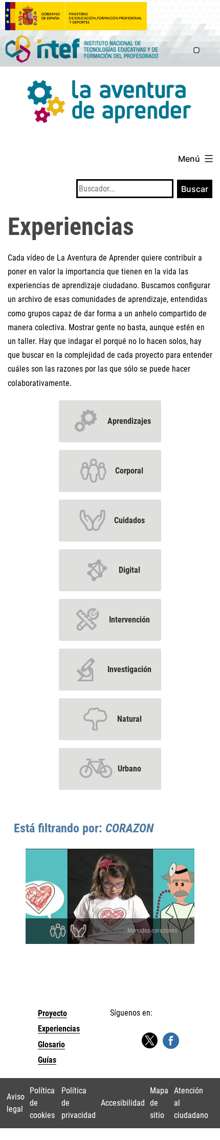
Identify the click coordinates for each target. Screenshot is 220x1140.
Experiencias (59, 1029)
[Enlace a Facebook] (171, 1040)
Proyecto (52, 1013)
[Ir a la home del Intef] (82, 49)
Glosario (51, 1044)
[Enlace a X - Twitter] (149, 1041)
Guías (47, 1060)
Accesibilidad (123, 1103)
